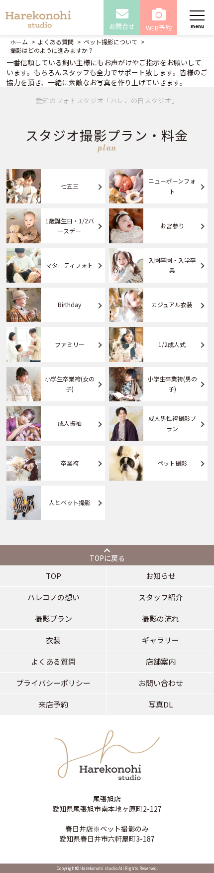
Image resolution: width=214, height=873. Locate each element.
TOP (53, 575)
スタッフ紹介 (160, 597)
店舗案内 (161, 661)
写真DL (160, 704)
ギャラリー (160, 640)
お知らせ (161, 575)
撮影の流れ (160, 618)
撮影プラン (53, 618)
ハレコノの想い (53, 597)
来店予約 (53, 704)
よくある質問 (53, 661)
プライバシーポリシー (53, 683)
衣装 (53, 640)
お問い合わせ (160, 683)
